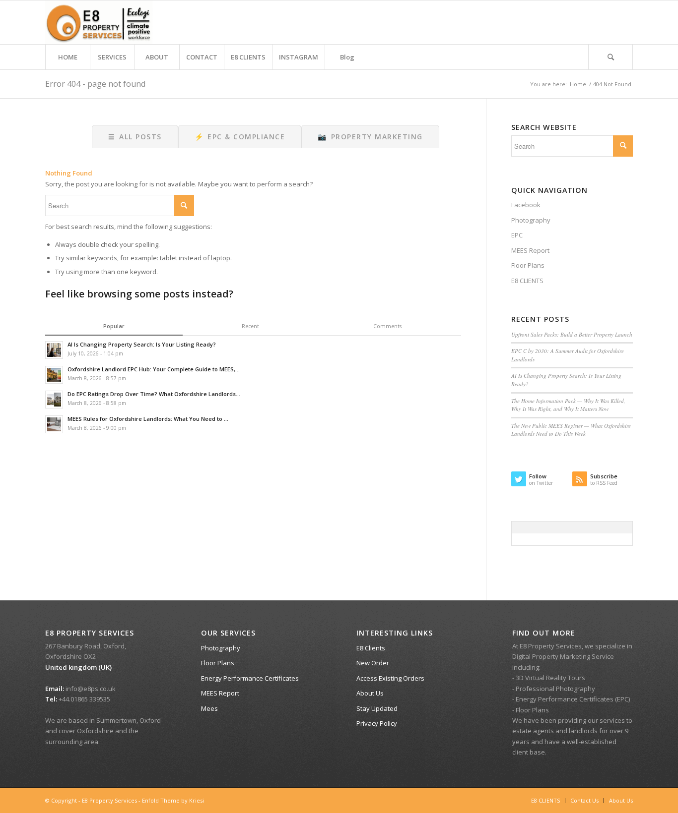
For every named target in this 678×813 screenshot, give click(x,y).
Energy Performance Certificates (250, 678)
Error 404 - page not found (95, 83)
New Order (372, 662)
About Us (370, 693)
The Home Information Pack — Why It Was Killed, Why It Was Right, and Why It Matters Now (568, 405)
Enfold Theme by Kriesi (173, 800)
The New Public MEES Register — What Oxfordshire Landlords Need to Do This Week (571, 430)
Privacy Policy (376, 723)
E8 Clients (370, 647)
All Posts (135, 136)
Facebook (526, 204)
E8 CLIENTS (527, 280)
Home (578, 84)
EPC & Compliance (240, 136)
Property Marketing (370, 136)
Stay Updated (377, 708)
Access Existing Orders (390, 678)
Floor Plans (527, 265)
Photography (530, 220)
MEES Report (530, 250)
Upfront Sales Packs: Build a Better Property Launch (571, 334)
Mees (209, 708)
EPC (517, 235)
